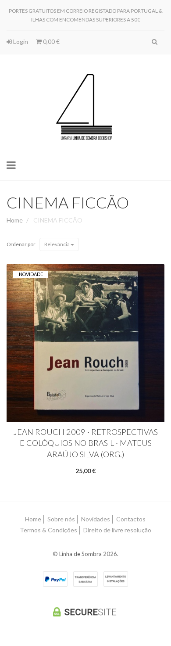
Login (20, 41)
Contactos (131, 519)
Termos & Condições (48, 530)
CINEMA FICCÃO (68, 202)
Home (15, 220)
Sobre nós (61, 519)
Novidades (95, 519)
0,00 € (51, 41)
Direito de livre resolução (117, 530)
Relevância (57, 244)
